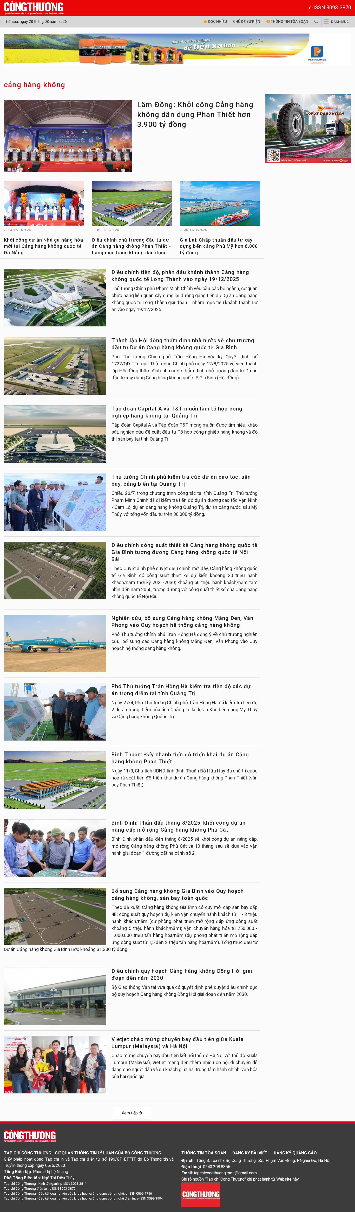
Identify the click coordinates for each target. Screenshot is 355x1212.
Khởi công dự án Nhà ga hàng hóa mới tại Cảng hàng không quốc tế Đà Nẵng (43, 246)
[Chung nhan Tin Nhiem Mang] (200, 1194)
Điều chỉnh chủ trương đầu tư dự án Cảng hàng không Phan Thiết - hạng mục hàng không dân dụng (131, 246)
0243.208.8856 (216, 1166)
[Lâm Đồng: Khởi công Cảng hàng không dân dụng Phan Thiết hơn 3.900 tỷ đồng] (68, 137)
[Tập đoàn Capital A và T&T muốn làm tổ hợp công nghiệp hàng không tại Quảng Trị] (55, 434)
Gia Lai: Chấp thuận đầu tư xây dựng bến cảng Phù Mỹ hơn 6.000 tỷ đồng (219, 246)
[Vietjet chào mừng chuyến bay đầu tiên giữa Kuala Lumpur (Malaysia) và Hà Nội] (55, 1064)
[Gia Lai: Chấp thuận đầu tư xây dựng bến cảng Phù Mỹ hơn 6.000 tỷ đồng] (220, 205)
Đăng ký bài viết (249, 1153)
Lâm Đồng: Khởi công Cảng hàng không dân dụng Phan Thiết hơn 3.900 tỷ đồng (195, 114)
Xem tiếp (130, 1113)
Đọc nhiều (217, 21)
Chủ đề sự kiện (246, 21)
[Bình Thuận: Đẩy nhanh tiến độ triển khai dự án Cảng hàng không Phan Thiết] (55, 780)
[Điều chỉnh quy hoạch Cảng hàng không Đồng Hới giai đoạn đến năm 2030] (55, 996)
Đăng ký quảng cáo (295, 1153)
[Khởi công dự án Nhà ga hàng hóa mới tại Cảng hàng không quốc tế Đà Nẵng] (44, 205)
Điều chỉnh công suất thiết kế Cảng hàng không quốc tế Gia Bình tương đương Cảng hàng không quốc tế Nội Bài (184, 552)
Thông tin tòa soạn (289, 21)
